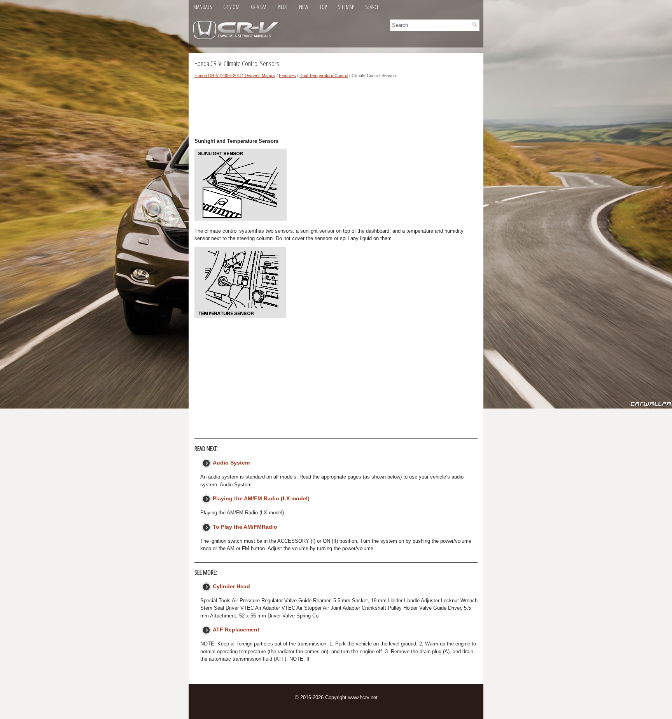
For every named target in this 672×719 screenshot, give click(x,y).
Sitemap (346, 7)
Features (287, 75)
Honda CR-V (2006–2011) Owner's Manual (234, 75)
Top (323, 7)
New (303, 7)
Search (372, 7)
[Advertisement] (336, 110)
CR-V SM (258, 7)
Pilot (283, 7)
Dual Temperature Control (323, 75)
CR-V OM (231, 7)
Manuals (202, 7)
